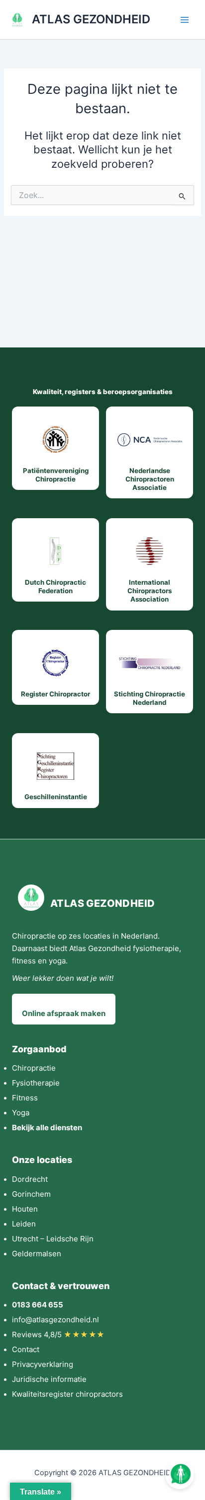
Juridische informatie (49, 1379)
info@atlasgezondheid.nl (55, 1319)
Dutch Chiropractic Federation (55, 586)
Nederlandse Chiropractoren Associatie (149, 479)
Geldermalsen (36, 1253)
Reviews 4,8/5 (58, 1334)
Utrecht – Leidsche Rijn (53, 1238)
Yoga (20, 1112)
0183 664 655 (37, 1304)
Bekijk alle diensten (47, 1127)
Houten (25, 1209)
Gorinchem (31, 1194)
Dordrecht (30, 1179)
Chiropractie (34, 1068)
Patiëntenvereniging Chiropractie (56, 475)
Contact (25, 1349)
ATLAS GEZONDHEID (91, 19)
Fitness (25, 1097)
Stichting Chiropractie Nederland (149, 698)
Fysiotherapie (36, 1083)
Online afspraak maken (63, 1013)
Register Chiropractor (55, 694)
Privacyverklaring (42, 1364)
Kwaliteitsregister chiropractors (67, 1394)
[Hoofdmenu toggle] (184, 19)
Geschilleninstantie (55, 797)
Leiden (24, 1223)
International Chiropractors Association (149, 591)
